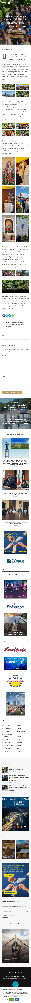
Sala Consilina (7, 742)
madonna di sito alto (19, 322)
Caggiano (19, 728)
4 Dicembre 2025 (15, 525)
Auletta (19, 725)
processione (14, 324)
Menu (27, 3)
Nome (4, 369)
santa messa (8, 326)
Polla (18, 739)
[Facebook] (3, 315)
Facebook (2, 574)
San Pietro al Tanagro (9, 745)
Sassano (6, 751)
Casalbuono (7, 731)
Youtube (16, 574)
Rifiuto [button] (17, 999)
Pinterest (12, 574)
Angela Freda (6, 330)
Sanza (18, 748)
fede (13, 322)
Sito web (4, 384)
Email (3, 376)
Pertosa (6, 739)
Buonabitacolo (7, 728)
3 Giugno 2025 (14, 330)
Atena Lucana (7, 725)
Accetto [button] (11, 999)
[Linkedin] (9, 315)
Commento (4, 355)
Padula (19, 736)
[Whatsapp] (12, 315)
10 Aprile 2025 (16, 496)
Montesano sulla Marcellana (8, 735)
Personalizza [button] (5, 999)
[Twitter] (6, 315)
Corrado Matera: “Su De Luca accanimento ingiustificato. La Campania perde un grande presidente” (15, 493)
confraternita (8, 322)
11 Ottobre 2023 (15, 466)
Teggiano (19, 751)
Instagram (6, 574)
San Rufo (19, 745)
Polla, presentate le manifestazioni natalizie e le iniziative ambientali (15, 522)
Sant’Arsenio (7, 748)
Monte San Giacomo (22, 731)
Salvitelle (19, 742)
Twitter (9, 574)
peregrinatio (8, 324)
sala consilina (21, 324)
